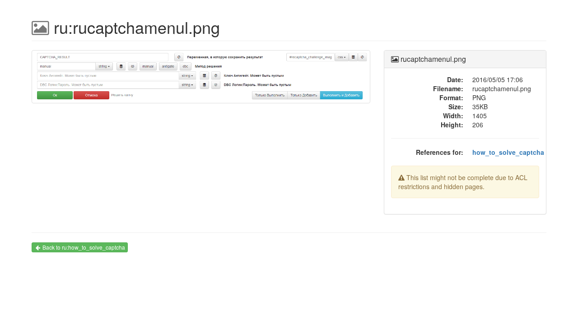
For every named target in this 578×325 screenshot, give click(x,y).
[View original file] (201, 80)
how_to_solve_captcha (508, 152)
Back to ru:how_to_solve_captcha (83, 247)
